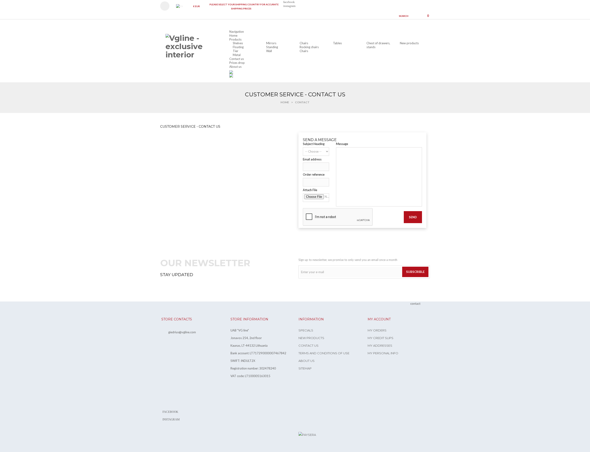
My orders (377, 330)
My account (379, 319)
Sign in (167, 6)
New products (409, 43)
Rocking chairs (309, 47)
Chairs (304, 43)
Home (284, 102)
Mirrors (271, 43)
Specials (305, 330)
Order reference (313, 174)
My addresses (380, 345)
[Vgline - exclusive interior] (191, 46)
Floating (238, 47)
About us (306, 361)
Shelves (238, 43)
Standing (272, 47)
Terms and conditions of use (323, 353)
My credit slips (380, 338)
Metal (237, 55)
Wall (269, 51)
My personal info (383, 353)
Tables (337, 43)
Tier (235, 51)
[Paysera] (307, 434)
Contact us (308, 345)
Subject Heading (313, 144)
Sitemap (305, 368)
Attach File (310, 190)
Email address (312, 159)
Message (342, 144)
